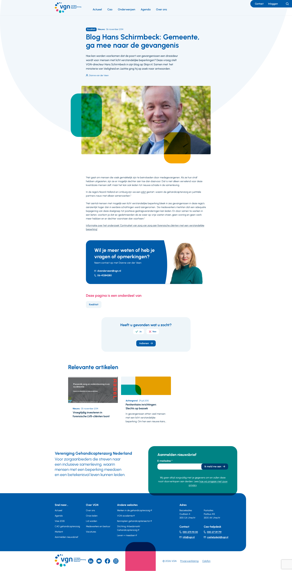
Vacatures (91, 531)
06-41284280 (104, 275)
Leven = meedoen (126, 535)
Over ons (161, 9)
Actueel (97, 9)
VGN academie (125, 515)
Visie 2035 (60, 521)
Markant (59, 531)
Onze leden (91, 515)
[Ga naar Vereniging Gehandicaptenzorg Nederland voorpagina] (68, 7)
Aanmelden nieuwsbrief (66, 537)
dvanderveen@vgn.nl (109, 270)
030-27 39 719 (214, 532)
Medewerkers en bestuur (98, 526)
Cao (109, 9)
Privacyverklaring (189, 561)
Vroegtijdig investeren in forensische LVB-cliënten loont (91, 414)
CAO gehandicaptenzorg (67, 526)
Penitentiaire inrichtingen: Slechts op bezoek (141, 406)
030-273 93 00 (190, 532)
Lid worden (91, 521)
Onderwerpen (126, 9)
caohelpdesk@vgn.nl (217, 537)
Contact (259, 3)
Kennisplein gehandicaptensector (133, 521)
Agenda (146, 9)
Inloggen (273, 3)
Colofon (206, 561)
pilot (143, 191)
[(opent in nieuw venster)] (107, 561)
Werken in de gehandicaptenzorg (133, 510)
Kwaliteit (93, 304)
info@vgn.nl (189, 537)
